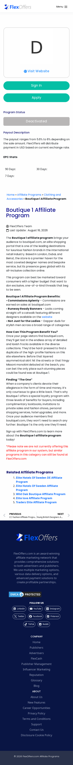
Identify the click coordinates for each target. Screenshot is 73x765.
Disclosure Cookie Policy (36, 735)
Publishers (36, 647)
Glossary (36, 680)
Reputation (36, 675)
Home (11, 195)
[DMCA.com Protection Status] (36, 594)
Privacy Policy (36, 713)
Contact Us (37, 730)
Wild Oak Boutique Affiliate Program (41, 494)
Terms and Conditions (36, 719)
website (47, 317)
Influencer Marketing (36, 669)
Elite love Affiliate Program (34, 498)
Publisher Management (36, 664)
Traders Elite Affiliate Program (36, 502)
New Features (36, 702)
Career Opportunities (36, 708)
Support (36, 724)
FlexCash (36, 658)
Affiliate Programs (29, 195)
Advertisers (36, 653)
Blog (36, 686)
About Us (36, 697)
